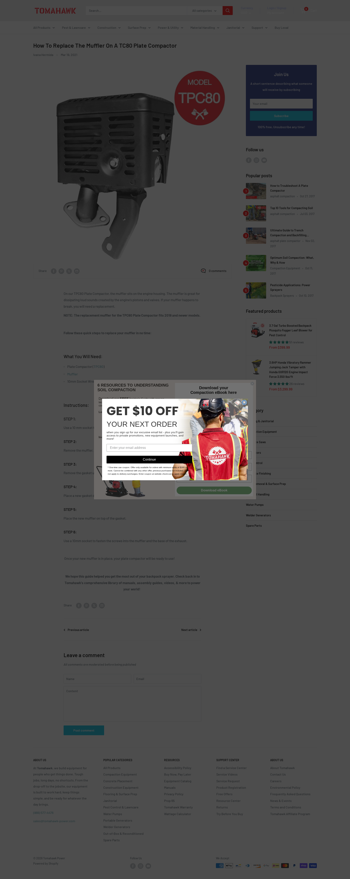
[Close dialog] (244, 402)
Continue (149, 459)
